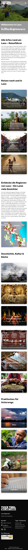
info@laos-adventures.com (7, 526)
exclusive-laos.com (20, 526)
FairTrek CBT (18, 523)
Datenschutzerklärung (13, 547)
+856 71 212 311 (7, 523)
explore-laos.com (19, 524)
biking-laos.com (19, 528)
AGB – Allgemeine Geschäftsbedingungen (14, 548)
